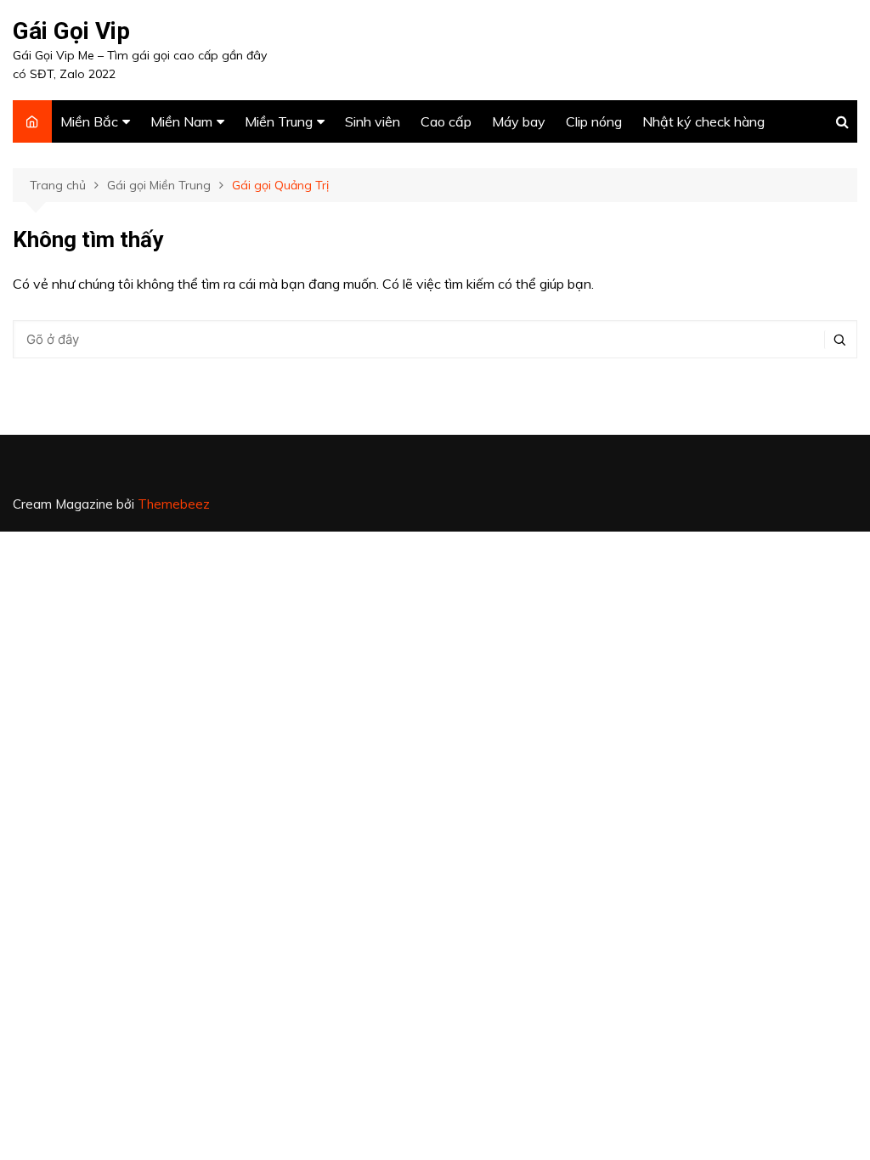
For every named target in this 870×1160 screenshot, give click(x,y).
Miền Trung (279, 121)
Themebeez (174, 504)
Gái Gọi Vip (71, 31)
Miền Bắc (89, 121)
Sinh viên (372, 121)
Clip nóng (594, 121)
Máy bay (518, 121)
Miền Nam (181, 121)
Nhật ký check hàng (703, 121)
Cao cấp (446, 121)
